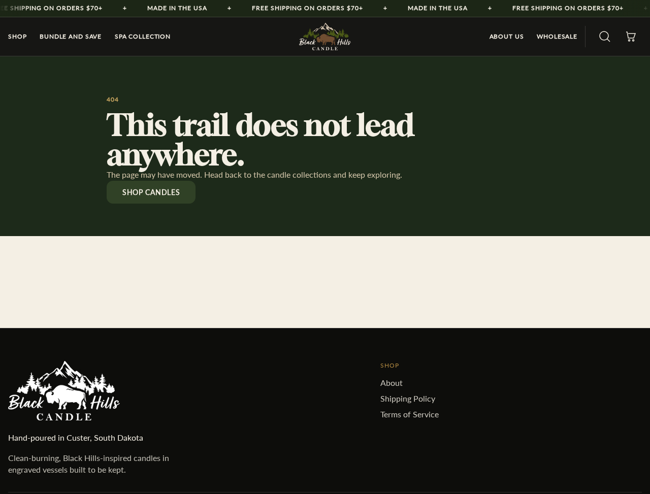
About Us (507, 36)
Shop (17, 36)
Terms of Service (409, 414)
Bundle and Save (71, 36)
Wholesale (557, 36)
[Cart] (631, 36)
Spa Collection (143, 36)
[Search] (605, 36)
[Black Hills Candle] (325, 36)
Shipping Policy (407, 398)
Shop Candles (151, 192)
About (391, 382)
